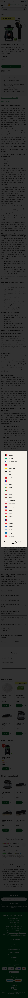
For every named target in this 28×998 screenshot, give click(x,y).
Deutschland (12, 468)
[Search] (25, 9)
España (10, 478)
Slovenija (11, 523)
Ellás (10, 474)
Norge (10, 510)
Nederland (11, 507)
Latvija (10, 494)
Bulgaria (11, 458)
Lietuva (10, 497)
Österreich (11, 536)
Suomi (10, 529)
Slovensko (11, 526)
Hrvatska (11, 484)
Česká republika (13, 461)
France (10, 481)
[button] (3, 5)
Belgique (11, 455)
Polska (10, 513)
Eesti (10, 471)
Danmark (11, 465)
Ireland (10, 487)
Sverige (10, 533)
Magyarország (12, 503)
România (11, 520)
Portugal (11, 516)
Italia (10, 490)
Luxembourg (12, 500)
